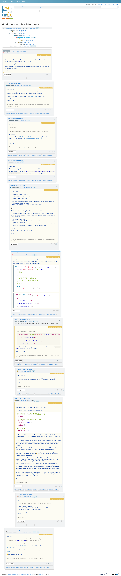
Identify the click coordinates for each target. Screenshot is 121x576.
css (32, 254)
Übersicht (24, 7)
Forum (18, 1)
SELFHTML (5, 1)
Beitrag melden (7, 74)
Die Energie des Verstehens (14, 574)
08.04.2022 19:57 (23, 532)
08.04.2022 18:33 (25, 371)
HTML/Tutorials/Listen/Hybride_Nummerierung (30, 137)
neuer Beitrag (18, 7)
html (18, 53)
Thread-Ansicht (25, 10)
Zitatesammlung (37, 7)
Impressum (24, 574)
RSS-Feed (37, 10)
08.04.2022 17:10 (13, 53)
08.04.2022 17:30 (23, 120)
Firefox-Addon (34, 96)
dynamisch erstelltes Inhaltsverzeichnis (32, 138)
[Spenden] (11, 18)
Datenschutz (30, 574)
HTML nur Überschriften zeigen (18, 51)
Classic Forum (42, 574)
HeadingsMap (43, 550)
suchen (43, 7)
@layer (33, 474)
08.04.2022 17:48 (23, 187)
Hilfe (47, 7)
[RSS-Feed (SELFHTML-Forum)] (7, 18)
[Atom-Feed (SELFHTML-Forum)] (3, 18)
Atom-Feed (32, 10)
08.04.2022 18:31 (23, 400)
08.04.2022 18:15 (21, 255)
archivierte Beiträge (44, 10)
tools (38, 532)
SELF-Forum (6, 51)
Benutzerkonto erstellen (32, 78)
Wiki (12, 1)
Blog (23, 1)
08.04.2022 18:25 (28, 321)
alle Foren (11, 78)
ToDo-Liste (23, 148)
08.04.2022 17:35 (17, 162)
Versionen (25, 85)
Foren (29, 7)
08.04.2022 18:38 (28, 496)
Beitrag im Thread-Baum (42, 78)
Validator (24, 545)
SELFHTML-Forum (18, 10)
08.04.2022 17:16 (18, 85)
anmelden (24, 78)
